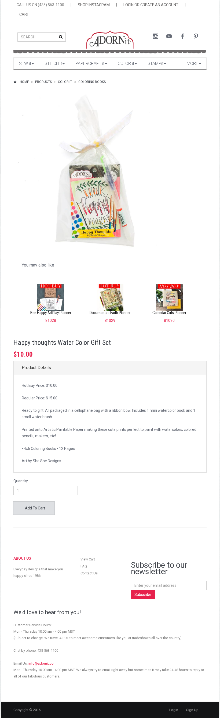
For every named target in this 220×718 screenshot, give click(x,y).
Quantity (20, 481)
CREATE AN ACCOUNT (159, 5)
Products (43, 82)
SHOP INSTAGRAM (94, 5)
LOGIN (128, 5)
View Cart (87, 559)
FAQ (83, 566)
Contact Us (89, 573)
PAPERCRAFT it (89, 63)
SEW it (25, 63)
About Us (22, 558)
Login (173, 710)
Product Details (36, 367)
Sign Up (192, 710)
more (192, 63)
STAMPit (155, 63)
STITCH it (53, 63)
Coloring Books (92, 82)
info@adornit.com (42, 663)
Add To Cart (34, 508)
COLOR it (126, 63)
